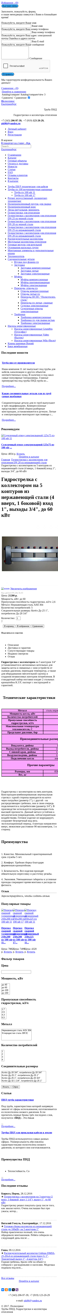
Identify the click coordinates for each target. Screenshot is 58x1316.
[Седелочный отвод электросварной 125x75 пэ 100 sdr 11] (29, 438)
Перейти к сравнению (14, 91)
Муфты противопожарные (35, 282)
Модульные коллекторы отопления (27, 241)
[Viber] (16, 1289)
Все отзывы (7, 1278)
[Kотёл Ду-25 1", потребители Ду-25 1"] (23, 1075)
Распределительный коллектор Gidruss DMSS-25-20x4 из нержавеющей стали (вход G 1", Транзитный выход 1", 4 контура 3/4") (28, 1256)
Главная (5, 459)
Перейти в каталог (29, 456)
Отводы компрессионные (35, 291)
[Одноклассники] (6, 1289)
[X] (13, 1289)
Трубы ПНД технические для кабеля (28, 186)
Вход (10, 131)
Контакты (13, 178)
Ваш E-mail (38, 41)
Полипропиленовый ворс (22, 206)
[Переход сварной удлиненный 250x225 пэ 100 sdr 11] (31, 921)
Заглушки (19, 265)
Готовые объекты (17, 160)
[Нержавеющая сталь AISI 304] (16, 1030)
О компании (14, 155)
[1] (2, 1051)
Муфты (18, 276)
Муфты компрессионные (34, 279)
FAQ (10, 172)
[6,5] (3, 1017)
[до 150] (5, 993)
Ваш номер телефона (43, 32)
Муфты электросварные (34, 285)
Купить (21, 453)
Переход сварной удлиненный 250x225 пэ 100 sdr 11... (31, 935)
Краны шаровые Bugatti (21, 343)
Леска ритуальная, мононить (23, 209)
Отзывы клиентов (18, 175)
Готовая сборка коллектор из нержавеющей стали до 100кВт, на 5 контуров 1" (26, 1228)
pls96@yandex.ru (10, 123)
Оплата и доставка (18, 163)
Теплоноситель (16, 256)
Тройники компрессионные (36, 317)
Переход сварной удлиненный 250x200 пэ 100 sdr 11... (8, 935)
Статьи (11, 169)
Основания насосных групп (23, 247)
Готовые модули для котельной (25, 244)
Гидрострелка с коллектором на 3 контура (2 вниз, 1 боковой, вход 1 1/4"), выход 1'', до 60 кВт (27, 1199)
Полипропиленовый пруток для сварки (29, 204)
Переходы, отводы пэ (26, 288)
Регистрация (15, 134)
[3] (2, 1057)
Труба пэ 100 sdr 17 (24, 195)
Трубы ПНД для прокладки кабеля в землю (26, 1132)
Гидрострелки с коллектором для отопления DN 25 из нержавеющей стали (32, 228)
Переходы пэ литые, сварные (37, 302)
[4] (2, 1059)
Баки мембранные (18, 346)
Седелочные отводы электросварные (32, 310)
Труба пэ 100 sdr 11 (24, 192)
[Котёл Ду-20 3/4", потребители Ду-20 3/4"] (23, 1072)
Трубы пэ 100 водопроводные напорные (30, 189)
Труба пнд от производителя (18, 362)
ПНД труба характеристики (17, 1099)
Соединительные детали (21, 259)
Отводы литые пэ (30, 294)
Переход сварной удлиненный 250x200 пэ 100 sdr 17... (20, 935)
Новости (12, 166)
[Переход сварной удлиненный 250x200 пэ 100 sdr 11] (8, 921)
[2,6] (3, 1012)
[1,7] (3, 1009)
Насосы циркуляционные (22, 326)
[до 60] (5, 987)
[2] (2, 1054)
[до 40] (5, 984)
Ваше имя (37, 26)
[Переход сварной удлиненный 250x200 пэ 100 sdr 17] (20, 921)
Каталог (12, 157)
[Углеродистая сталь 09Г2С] (16, 1033)
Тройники (19, 314)
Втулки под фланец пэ (26, 262)
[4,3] (3, 1015)
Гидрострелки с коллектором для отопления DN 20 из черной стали (32, 223)
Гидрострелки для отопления (24, 212)
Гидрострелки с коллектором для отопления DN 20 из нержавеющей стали (32, 234)
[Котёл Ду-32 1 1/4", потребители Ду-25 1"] (23, 1081)
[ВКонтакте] (2, 1289)
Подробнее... (8, 1126)
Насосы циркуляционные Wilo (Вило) (35, 340)
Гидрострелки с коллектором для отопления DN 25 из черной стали (32, 217)
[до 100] (5, 990)
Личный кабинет (17, 129)
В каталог (13, 181)
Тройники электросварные (35, 323)
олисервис (9, 102)
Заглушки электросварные (35, 273)
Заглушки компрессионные (36, 267)
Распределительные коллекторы (25, 238)
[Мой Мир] (9, 1289)
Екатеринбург (9, 149)
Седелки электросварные (34, 305)
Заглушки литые (30, 270)
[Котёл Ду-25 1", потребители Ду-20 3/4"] (23, 1078)
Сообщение (35, 58)
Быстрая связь (10, 6)
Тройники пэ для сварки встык (38, 320)
